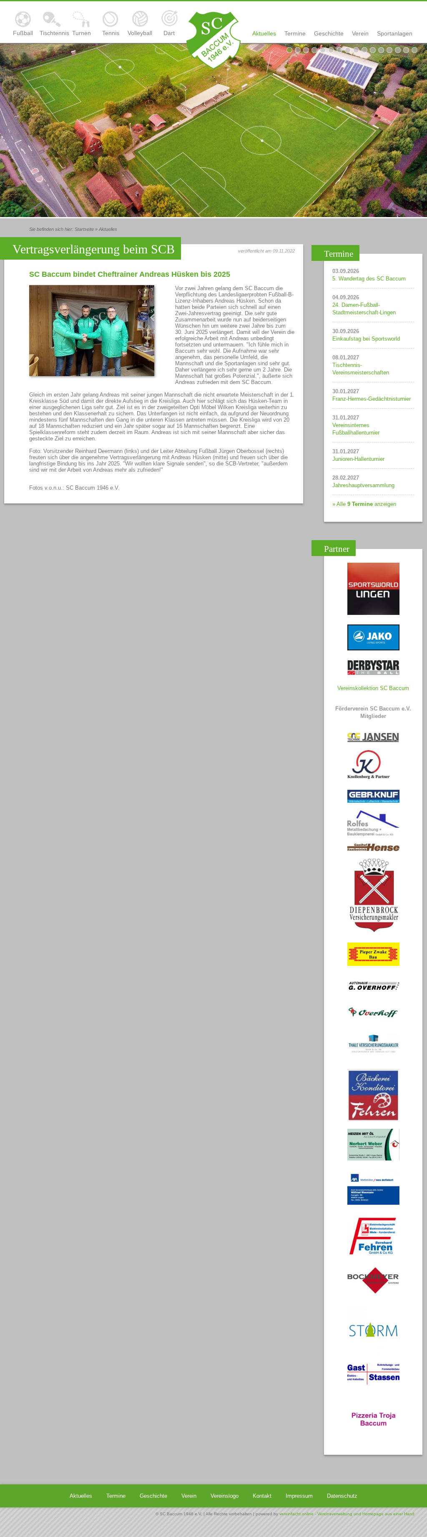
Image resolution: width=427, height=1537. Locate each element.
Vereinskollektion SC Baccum (373, 688)
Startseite (84, 229)
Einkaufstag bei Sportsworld (366, 339)
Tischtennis (52, 33)
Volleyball (140, 33)
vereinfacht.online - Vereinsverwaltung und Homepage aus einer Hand (346, 1514)
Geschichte (329, 33)
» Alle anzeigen (364, 504)
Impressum (299, 1496)
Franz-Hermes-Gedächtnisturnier (371, 399)
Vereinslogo (225, 1496)
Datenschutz (342, 1496)
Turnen (81, 33)
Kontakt (262, 1496)
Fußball (23, 33)
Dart (169, 33)
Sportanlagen (394, 33)
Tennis (110, 33)
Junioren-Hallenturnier (358, 459)
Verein (360, 33)
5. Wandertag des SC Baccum (369, 279)
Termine (295, 33)
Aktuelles (264, 33)
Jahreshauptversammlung (363, 485)
